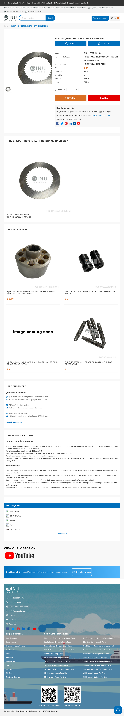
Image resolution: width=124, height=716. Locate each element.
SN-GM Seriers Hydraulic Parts (95, 658)
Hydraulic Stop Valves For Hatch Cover (98, 650)
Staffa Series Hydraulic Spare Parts (57, 642)
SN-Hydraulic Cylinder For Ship (95, 677)
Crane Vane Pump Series (54, 654)
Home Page (10, 661)
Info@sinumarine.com (34, 11)
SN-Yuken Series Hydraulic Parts (56, 658)
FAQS (8, 654)
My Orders (10, 669)
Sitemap (9, 665)
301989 (12, 615)
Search (50, 18)
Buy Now (104, 98)
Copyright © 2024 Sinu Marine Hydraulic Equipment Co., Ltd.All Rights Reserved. (31, 711)
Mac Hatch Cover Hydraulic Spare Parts (59, 638)
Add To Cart (70, 98)
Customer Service (13, 677)
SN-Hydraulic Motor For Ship (94, 673)
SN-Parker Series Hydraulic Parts (96, 654)
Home (6, 26)
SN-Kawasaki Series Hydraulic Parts (97, 665)
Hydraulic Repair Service (15, 646)
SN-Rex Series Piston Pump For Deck (97, 661)
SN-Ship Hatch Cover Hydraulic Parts (97, 669)
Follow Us (12, 624)
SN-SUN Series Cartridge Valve (56, 665)
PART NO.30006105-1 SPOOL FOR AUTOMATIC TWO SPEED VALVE (88, 363)
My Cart (9, 673)
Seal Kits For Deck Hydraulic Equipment (98, 646)
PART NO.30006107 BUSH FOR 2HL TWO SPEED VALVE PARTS (90, 292)
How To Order (11, 638)
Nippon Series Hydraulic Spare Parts (58, 646)
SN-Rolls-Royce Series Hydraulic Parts (59, 669)
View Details (33, 286)
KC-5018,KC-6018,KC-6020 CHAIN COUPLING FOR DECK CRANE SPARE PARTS (32, 363)
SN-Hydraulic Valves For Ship (55, 673)
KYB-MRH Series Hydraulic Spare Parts (59, 650)
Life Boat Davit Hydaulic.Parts (94, 642)
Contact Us (10, 650)
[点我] (121, 3)
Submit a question (14, 422)
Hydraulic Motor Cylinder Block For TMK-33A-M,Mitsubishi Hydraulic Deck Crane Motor (32, 292)
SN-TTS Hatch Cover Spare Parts (57, 661)
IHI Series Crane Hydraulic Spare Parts (98, 638)
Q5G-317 (15, 620)
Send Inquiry (11, 642)
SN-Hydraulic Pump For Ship (55, 677)
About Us (9, 658)
